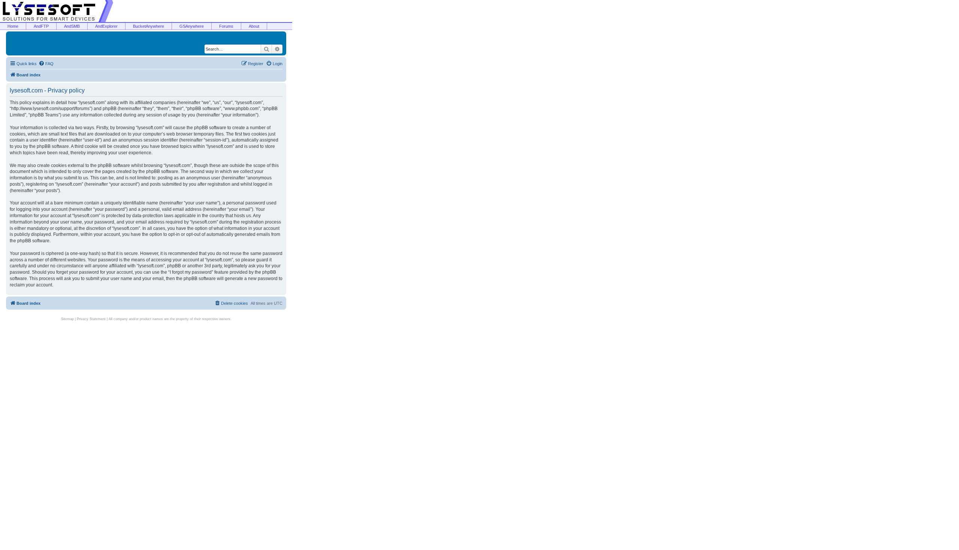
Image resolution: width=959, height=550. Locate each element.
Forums (226, 26)
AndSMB (72, 26)
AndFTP (41, 26)
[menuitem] (46, 63)
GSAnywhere (191, 26)
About (254, 26)
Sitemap (67, 319)
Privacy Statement (91, 319)
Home (12, 26)
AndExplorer (106, 26)
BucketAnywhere (148, 26)
